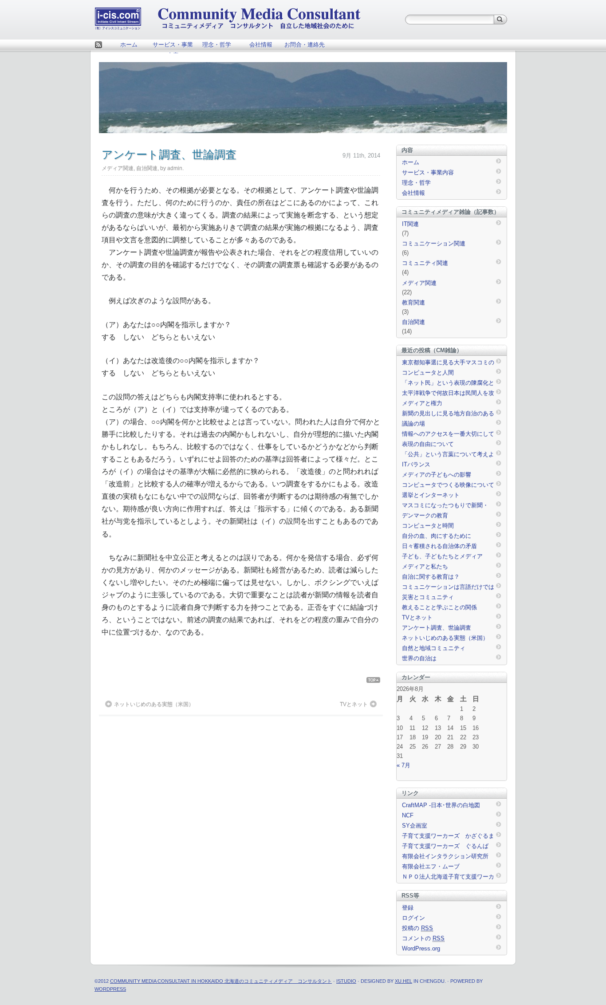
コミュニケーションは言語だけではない (448, 587)
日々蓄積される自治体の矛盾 (439, 546)
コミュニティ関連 (425, 263)
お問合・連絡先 (304, 44)
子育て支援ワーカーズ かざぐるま (448, 835)
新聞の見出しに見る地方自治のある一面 (448, 414)
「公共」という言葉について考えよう (448, 455)
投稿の (417, 928)
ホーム (129, 44)
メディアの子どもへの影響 (436, 474)
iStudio (346, 981)
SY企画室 (414, 825)
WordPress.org (421, 948)
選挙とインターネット (431, 495)
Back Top (377, 680)
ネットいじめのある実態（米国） (154, 704)
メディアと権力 (422, 403)
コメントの (423, 938)
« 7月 (403, 765)
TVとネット (354, 704)
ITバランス (416, 464)
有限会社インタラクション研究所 (445, 856)
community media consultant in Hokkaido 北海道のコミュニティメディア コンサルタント (221, 981)
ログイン (413, 917)
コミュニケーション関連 (433, 243)
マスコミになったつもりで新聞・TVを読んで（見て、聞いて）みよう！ (446, 506)
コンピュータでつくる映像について (448, 484)
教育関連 (413, 302)
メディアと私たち (425, 566)
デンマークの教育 (425, 515)
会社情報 (260, 44)
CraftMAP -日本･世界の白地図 (441, 805)
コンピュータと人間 (428, 372)
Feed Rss (98, 46)
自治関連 (146, 168)
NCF (407, 815)
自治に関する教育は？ (431, 576)
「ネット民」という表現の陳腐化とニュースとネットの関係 (448, 383)
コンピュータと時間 (428, 525)
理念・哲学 (216, 44)
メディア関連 (118, 168)
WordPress (110, 989)
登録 (407, 907)
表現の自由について (428, 444)
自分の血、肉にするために (436, 535)
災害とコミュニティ (428, 597)
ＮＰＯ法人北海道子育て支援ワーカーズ (448, 877)
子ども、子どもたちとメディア (442, 556)
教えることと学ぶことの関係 (439, 607)
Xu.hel (403, 981)
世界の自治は (419, 658)
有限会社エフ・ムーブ (431, 866)
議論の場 (413, 423)
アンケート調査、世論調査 (436, 627)
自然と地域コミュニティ (433, 648)
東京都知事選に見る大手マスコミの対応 (448, 363)
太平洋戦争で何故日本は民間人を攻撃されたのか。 (448, 394)
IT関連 (410, 224)
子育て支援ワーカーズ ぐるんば (445, 846)
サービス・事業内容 (173, 46)
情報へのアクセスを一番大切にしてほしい (448, 434)
